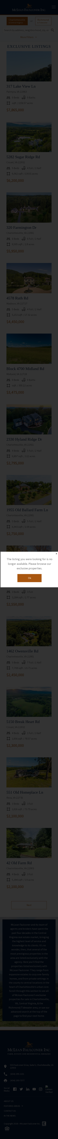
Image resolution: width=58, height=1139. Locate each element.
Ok (29, 578)
